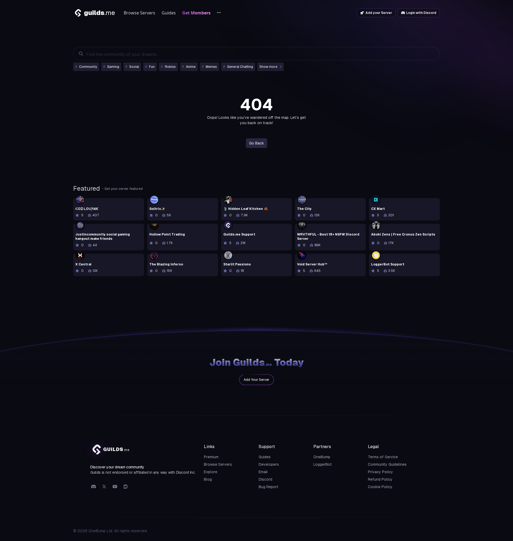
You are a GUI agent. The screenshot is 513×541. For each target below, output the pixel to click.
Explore (210, 472)
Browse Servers (139, 13)
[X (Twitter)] (104, 487)
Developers (269, 464)
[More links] (219, 13)
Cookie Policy (380, 487)
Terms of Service (383, 457)
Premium (211, 457)
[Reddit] (125, 487)
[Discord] (93, 487)
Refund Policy (380, 479)
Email (263, 472)
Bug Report (268, 487)
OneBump (321, 457)
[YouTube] (115, 487)
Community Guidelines (387, 464)
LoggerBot (322, 464)
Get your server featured (123, 189)
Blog (208, 479)
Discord (265, 479)
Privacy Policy (380, 472)
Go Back (256, 143)
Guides (169, 13)
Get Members (196, 13)
